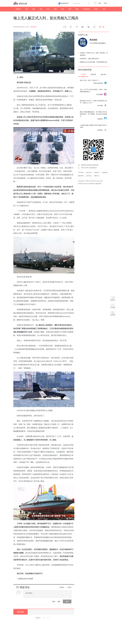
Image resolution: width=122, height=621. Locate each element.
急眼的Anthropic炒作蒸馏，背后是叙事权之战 (93, 62)
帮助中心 (97, 175)
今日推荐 (83, 74)
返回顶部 (112, 322)
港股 (33, 9)
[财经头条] (20, 3)
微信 (88, 26)
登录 (53, 601)
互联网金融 (86, 9)
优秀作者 (93, 74)
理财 (55, 9)
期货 (70, 9)
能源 (77, 9)
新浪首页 (112, 300)
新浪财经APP (65, 3)
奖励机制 (105, 172)
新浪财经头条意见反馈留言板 (89, 165)
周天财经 (33, 27)
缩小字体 (70, 26)
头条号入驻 (83, 35)
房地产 (96, 9)
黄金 (62, 9)
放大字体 (76, 26)
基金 (48, 9)
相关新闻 (20, 612)
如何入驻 (89, 172)
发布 (67, 601)
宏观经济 (18, 9)
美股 (41, 9)
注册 (105, 3)
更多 (104, 9)
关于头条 (80, 172)
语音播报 (64, 26)
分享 (94, 26)
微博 (82, 26)
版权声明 (80, 175)
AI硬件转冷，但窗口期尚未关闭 (89, 58)
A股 (27, 9)
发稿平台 (97, 172)
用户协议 (89, 175)
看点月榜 (103, 74)
